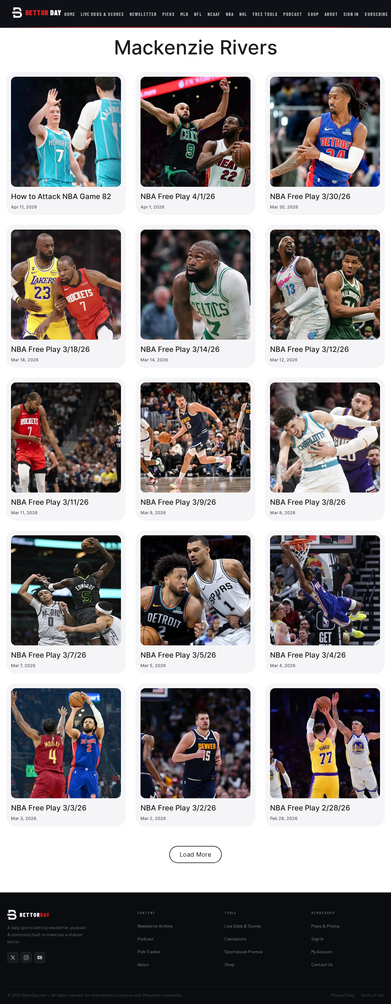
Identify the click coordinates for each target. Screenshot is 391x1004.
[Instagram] (26, 957)
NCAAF (213, 14)
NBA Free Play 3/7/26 (48, 655)
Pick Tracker (148, 951)
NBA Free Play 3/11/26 (50, 502)
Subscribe (376, 14)
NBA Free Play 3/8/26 (307, 502)
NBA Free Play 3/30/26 (310, 196)
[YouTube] (39, 957)
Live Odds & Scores (102, 14)
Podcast (292, 14)
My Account (321, 951)
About (331, 14)
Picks (168, 14)
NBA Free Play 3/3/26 (48, 807)
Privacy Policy (343, 995)
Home (69, 14)
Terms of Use (372, 995)
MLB (184, 14)
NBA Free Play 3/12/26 (309, 349)
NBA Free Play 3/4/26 (308, 655)
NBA (230, 14)
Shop (313, 14)
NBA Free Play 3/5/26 (178, 655)
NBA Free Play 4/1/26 (178, 196)
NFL (198, 14)
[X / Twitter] (12, 957)
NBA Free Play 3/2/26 (178, 807)
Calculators (235, 938)
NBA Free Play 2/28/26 (310, 807)
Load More (195, 854)
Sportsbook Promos (244, 951)
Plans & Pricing (325, 925)
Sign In (351, 14)
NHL (243, 14)
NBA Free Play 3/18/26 (50, 349)
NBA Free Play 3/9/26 (178, 502)
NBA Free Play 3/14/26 (180, 349)
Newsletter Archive (155, 925)
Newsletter (143, 14)
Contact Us (322, 964)
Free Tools (265, 14)
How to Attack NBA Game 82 (61, 196)
